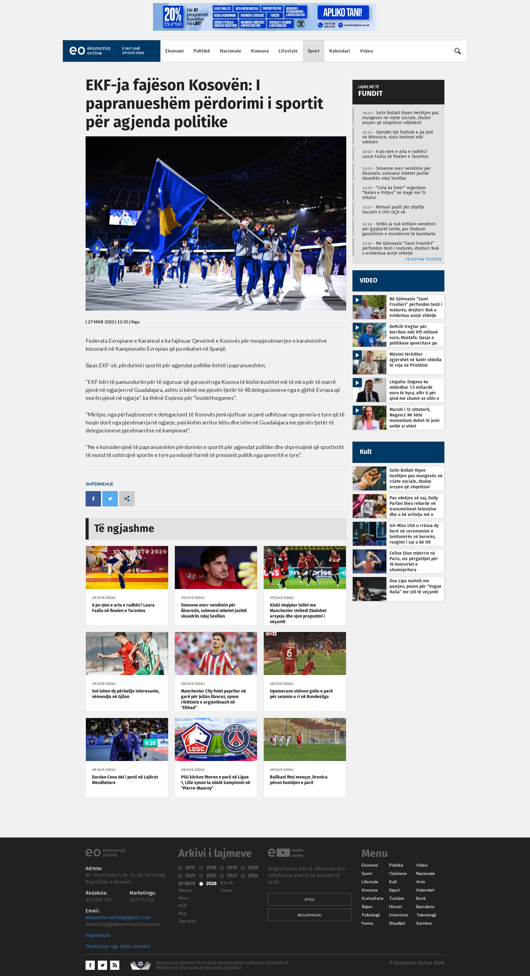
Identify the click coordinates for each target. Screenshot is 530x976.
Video (366, 50)
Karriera (424, 923)
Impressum (98, 935)
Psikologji (371, 915)
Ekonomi (174, 50)
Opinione (398, 873)
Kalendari (339, 50)
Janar (184, 882)
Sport (314, 50)
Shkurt (185, 890)
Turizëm (396, 898)
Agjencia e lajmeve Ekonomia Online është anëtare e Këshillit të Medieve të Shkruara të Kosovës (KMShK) (222, 965)
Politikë (202, 50)
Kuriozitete (372, 898)
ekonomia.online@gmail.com (118, 917)
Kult (393, 882)
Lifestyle (288, 50)
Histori (395, 906)
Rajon (367, 906)
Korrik (226, 882)
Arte (420, 882)
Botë (421, 898)
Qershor (187, 921)
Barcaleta (425, 906)
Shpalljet (397, 923)
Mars (184, 898)
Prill (183, 906)
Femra (367, 923)
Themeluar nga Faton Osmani (118, 946)
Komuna (260, 50)
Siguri (394, 890)
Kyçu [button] (310, 899)
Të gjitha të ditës (423, 259)
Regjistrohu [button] (310, 915)
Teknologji (426, 915)
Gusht (226, 890)
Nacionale (230, 50)
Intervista (398, 915)
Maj (182, 913)
